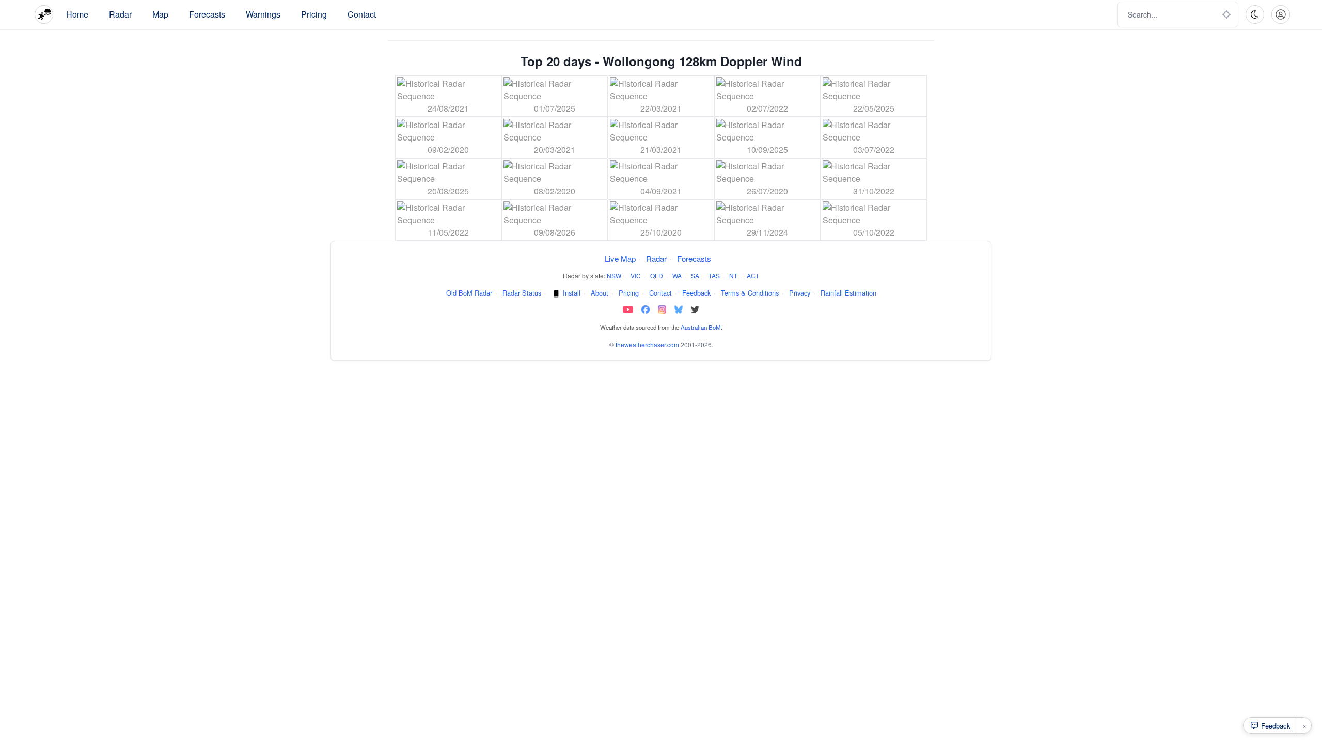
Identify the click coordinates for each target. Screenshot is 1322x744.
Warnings (263, 14)
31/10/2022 (873, 191)
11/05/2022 (448, 232)
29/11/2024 (767, 232)
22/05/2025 (873, 108)
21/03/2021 (661, 150)
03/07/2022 (873, 150)
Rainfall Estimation (848, 293)
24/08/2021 (448, 108)
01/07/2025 (554, 108)
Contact (362, 14)
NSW (614, 275)
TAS (714, 275)
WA (677, 275)
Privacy (799, 293)
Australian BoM (701, 327)
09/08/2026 (554, 232)
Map (160, 14)
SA (695, 275)
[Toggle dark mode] (1255, 14)
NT (733, 275)
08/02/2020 (554, 191)
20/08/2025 (448, 191)
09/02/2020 (448, 150)
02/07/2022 (767, 108)
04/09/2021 (661, 191)
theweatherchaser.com (647, 344)
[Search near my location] (1226, 14)
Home (77, 14)
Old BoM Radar (469, 293)
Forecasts (207, 14)
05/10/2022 (873, 232)
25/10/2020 (661, 232)
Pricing (314, 14)
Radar (120, 14)
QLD (656, 275)
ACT (753, 275)
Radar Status (521, 293)
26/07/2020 (767, 191)
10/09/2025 (767, 150)
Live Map (620, 258)
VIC (636, 275)
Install (571, 293)
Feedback (696, 293)
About (599, 293)
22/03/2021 (661, 108)
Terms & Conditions (750, 293)
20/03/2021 (554, 150)
